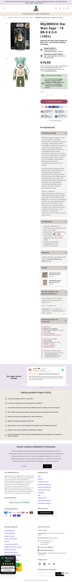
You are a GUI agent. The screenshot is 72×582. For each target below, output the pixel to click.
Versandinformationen (50, 70)
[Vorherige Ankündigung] (3, 14)
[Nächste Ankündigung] (69, 14)
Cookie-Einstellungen (44, 490)
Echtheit (40, 479)
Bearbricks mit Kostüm (11, 552)
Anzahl (42, 91)
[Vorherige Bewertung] (24, 384)
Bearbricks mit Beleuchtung (12, 555)
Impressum (41, 492)
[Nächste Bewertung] (68, 384)
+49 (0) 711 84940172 (49, 345)
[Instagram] (44, 564)
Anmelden (60, 574)
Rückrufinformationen (44, 484)
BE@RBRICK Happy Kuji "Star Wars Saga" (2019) (20, 17)
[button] (4, 8)
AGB (39, 495)
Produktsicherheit (43, 482)
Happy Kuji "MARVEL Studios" (13, 547)
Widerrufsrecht (42, 498)
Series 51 (7, 541)
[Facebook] (39, 564)
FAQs (39, 476)
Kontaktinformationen (44, 503)
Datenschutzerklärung (44, 487)
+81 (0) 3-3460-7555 (48, 333)
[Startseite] (4, 17)
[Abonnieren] (47, 466)
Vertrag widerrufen (45, 512)
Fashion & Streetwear (10, 539)
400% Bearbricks (9, 530)
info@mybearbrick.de (49, 346)
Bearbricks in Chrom (10, 549)
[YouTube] (49, 564)
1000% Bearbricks (9, 533)
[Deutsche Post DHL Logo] (19, 567)
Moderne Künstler (9, 536)
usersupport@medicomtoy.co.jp (51, 334)
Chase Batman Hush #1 (11, 544)
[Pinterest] (54, 564)
